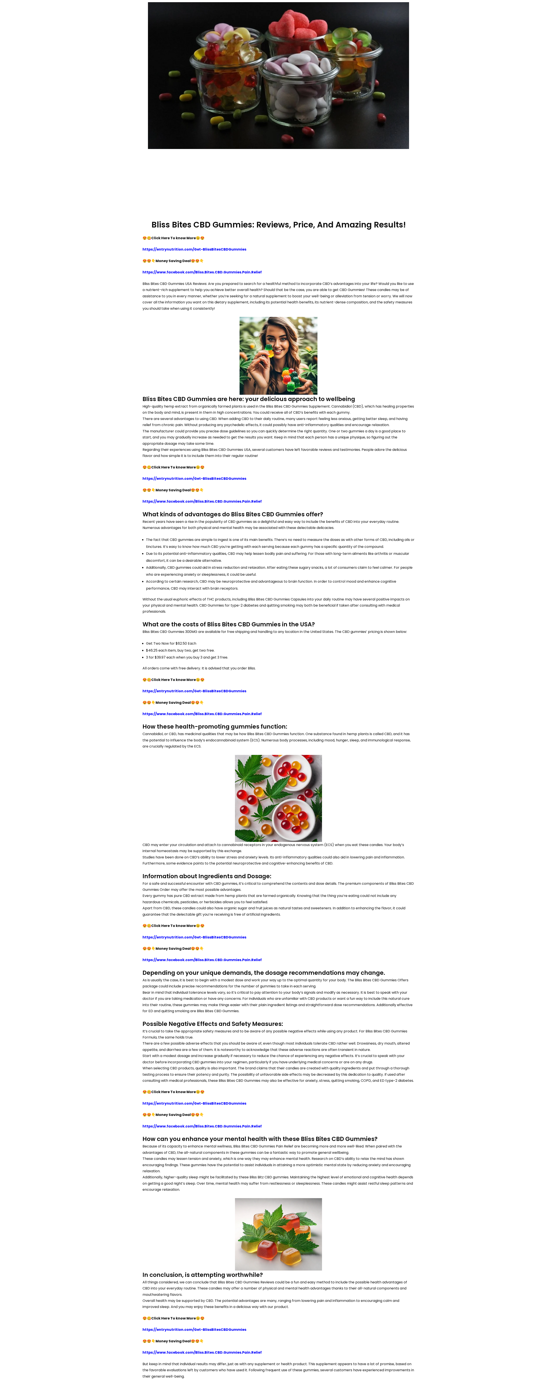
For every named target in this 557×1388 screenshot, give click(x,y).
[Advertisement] (278, 183)
